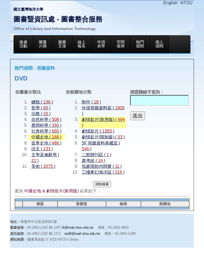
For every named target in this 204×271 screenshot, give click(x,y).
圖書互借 (62, 44)
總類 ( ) (42, 102)
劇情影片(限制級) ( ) (103, 137)
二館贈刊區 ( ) (96, 154)
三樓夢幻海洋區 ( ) (103, 172)
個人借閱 (159, 44)
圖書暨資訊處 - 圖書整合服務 (58, 19)
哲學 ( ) (40, 108)
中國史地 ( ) (46, 137)
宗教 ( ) (40, 113)
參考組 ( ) (93, 160)
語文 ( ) (42, 149)
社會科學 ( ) (46, 131)
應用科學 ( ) (46, 125)
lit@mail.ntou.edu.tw (77, 227)
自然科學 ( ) (46, 119)
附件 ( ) (91, 102)
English (170, 3)
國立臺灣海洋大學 (28, 9)
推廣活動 (23, 44)
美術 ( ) (43, 166)
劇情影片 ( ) (98, 131)
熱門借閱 (140, 44)
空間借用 (121, 44)
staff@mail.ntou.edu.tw (82, 234)
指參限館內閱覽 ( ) (102, 166)
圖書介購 (43, 44)
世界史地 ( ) (46, 143)
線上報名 (82, 44)
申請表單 (101, 44)
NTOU (186, 3)
